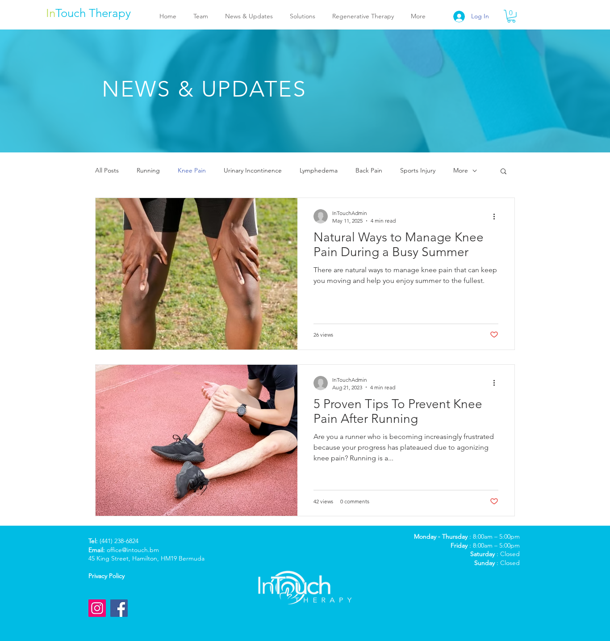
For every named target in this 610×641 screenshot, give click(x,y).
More (460, 170)
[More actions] (497, 216)
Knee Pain (192, 170)
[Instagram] (97, 608)
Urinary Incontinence (253, 170)
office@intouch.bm (133, 550)
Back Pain (368, 170)
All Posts (107, 170)
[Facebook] (119, 608)
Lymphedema (319, 170)
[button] (511, 16)
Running (148, 170)
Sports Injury (417, 170)
